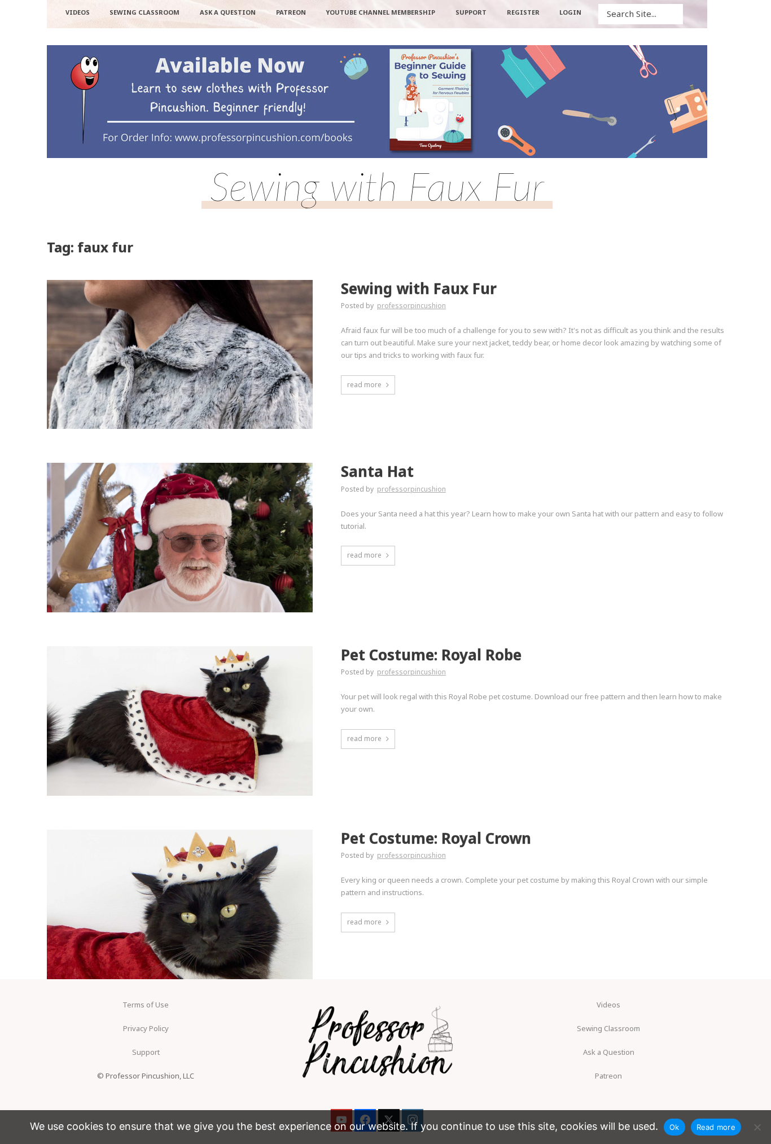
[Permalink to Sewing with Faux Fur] (180, 354)
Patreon (608, 1076)
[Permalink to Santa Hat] (180, 537)
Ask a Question (608, 1052)
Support (146, 1052)
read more (364, 384)
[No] (757, 1127)
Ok (674, 1127)
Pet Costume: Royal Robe (431, 655)
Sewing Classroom (608, 1028)
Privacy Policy (146, 1028)
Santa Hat (377, 471)
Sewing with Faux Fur (419, 288)
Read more (715, 1127)
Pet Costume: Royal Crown (436, 838)
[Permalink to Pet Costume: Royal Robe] (180, 721)
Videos (608, 1005)
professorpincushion (411, 305)
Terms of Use (145, 1005)
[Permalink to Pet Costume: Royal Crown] (180, 904)
